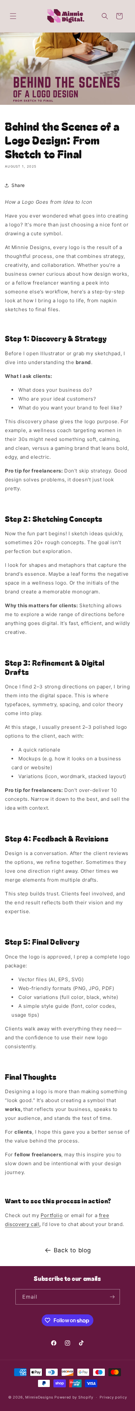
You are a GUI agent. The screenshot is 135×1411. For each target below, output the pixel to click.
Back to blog (72, 1250)
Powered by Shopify (73, 1397)
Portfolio (52, 1215)
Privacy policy (113, 1397)
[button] (13, 16)
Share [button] (18, 185)
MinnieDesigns (39, 1397)
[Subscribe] (112, 1297)
